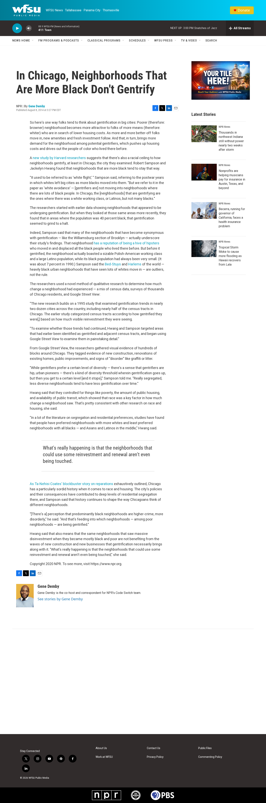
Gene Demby (36, 106)
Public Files (205, 748)
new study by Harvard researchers (59, 158)
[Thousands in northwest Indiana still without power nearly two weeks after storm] (204, 133)
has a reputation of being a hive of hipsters (126, 243)
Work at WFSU (104, 756)
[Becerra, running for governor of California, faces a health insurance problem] (204, 210)
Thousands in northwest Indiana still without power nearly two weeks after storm (231, 141)
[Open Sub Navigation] (32, 40)
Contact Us (153, 748)
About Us (101, 748)
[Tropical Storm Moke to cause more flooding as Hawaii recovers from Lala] (204, 248)
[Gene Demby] (25, 595)
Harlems (134, 264)
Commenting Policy (210, 756)
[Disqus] (133, 681)
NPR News (224, 126)
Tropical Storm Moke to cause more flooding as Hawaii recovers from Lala (230, 256)
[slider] (35, 28)
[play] (17, 28)
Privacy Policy (155, 756)
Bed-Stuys (113, 264)
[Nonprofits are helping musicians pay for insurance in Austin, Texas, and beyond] (204, 172)
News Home (21, 40)
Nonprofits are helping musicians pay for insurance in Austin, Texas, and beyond (232, 179)
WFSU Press (163, 40)
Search (211, 40)
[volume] (29, 28)
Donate (244, 10)
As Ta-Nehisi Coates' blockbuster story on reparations (71, 484)
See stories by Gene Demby (60, 599)
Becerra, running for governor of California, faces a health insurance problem (232, 217)
